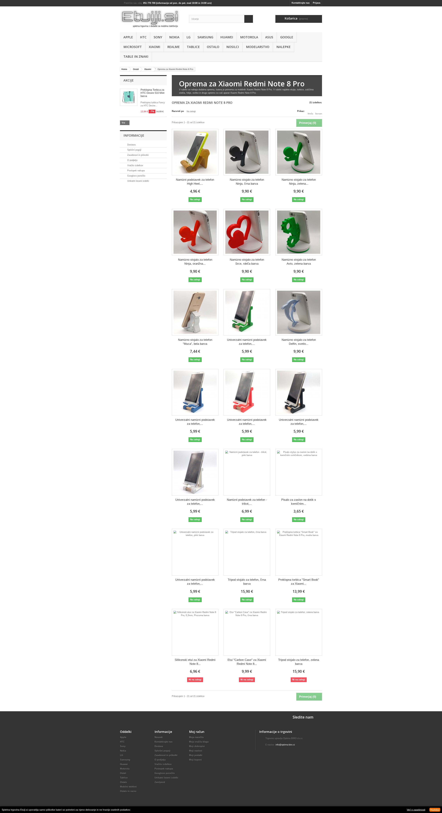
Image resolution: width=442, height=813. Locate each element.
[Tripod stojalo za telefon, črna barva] (246, 552)
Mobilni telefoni (128, 786)
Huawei (226, 37)
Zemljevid (160, 782)
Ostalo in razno (128, 791)
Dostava (131, 144)
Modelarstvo (257, 47)
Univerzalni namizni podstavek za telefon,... (247, 341)
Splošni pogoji (134, 150)
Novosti (159, 737)
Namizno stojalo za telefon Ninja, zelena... (299, 181)
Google (286, 37)
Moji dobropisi (197, 746)
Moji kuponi (195, 759)
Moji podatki (195, 755)
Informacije (133, 135)
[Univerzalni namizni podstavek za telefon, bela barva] (195, 472)
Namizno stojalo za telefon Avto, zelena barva (299, 261)
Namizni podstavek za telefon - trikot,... (247, 501)
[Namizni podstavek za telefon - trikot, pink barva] (246, 472)
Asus (269, 37)
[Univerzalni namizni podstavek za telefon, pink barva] (195, 552)
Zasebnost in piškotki (138, 155)
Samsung (205, 37)
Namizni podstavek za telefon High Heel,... (195, 181)
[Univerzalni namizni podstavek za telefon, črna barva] (298, 392)
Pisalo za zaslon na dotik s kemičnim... (298, 501)
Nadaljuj (434, 809)
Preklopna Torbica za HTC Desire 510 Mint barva (152, 92)
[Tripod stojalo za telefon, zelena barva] (298, 632)
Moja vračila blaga (199, 741)
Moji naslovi (195, 750)
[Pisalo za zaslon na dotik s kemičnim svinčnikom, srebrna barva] (298, 472)
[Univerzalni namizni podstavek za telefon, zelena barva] (246, 312)
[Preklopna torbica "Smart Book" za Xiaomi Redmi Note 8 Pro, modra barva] (298, 552)
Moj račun (196, 732)
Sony (158, 37)
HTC (143, 37)
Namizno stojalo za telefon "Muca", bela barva (195, 341)
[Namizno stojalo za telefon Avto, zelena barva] (298, 232)
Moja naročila (196, 737)
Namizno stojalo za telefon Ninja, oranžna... (195, 261)
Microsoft (132, 47)
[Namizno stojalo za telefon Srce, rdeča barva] (246, 232)
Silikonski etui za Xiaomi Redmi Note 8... (195, 661)
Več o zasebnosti (416, 809)
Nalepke (283, 47)
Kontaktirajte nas (301, 3)
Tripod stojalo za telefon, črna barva (247, 581)
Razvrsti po (178, 111)
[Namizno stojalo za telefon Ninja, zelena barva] (298, 152)
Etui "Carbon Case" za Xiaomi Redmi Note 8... (247, 661)
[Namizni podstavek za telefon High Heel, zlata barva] (195, 152)
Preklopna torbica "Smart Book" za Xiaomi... (298, 581)
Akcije (128, 80)
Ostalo (213, 47)
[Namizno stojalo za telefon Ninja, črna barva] (246, 152)
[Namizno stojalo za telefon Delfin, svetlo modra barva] (298, 312)
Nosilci (232, 47)
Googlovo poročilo (136, 175)
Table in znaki (135, 56)
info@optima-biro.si (285, 744)
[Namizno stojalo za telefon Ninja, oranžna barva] (195, 232)
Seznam (318, 114)
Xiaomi (154, 47)
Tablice (193, 47)
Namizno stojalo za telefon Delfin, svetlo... (299, 341)
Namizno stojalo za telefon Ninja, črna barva (247, 181)
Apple (128, 37)
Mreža (310, 114)
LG (188, 37)
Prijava (316, 3)
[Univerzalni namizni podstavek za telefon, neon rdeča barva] (246, 392)
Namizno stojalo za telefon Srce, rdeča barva (247, 261)
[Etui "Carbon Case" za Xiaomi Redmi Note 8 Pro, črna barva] (246, 632)
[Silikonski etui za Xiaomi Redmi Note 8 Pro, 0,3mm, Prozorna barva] (195, 632)
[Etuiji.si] (152, 18)
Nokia (174, 37)
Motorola (249, 37)
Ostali (123, 773)
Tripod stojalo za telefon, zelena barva (298, 661)
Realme (173, 47)
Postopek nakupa (136, 170)
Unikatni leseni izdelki (138, 181)
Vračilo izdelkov (135, 165)
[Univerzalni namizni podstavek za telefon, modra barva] (195, 392)
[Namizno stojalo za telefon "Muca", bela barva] (195, 312)
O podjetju (132, 160)
